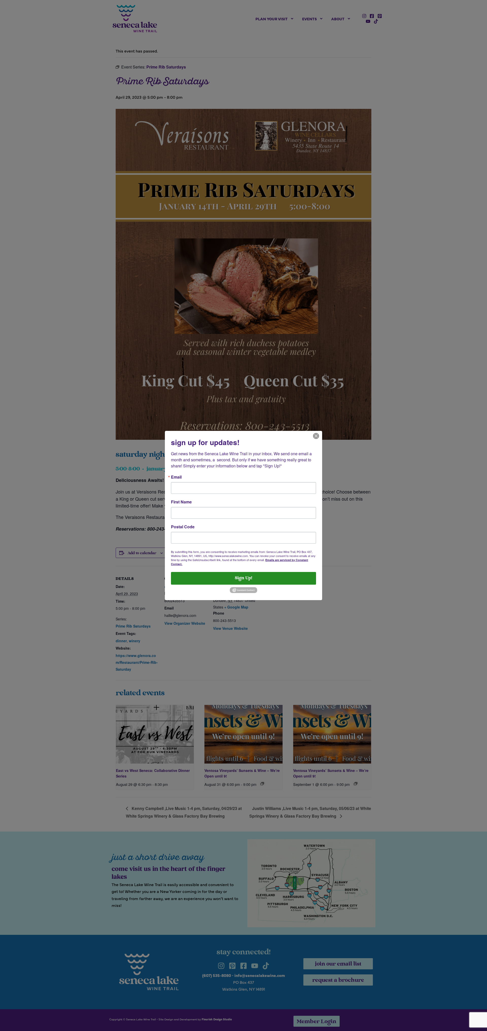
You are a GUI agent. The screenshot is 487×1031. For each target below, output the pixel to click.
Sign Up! (243, 578)
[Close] (316, 435)
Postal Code (183, 527)
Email (176, 477)
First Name (181, 502)
